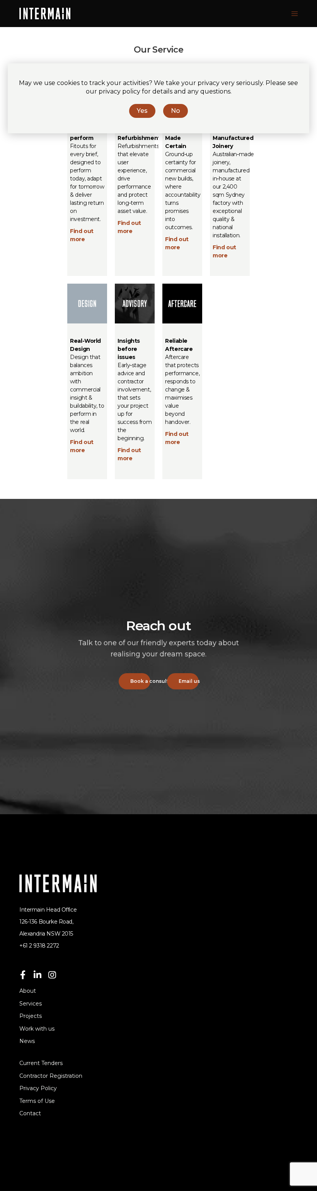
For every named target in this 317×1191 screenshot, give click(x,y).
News (27, 1041)
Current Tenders (41, 1063)
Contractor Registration (50, 1075)
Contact (30, 1113)
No (175, 110)
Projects (30, 1015)
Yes (142, 110)
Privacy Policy (38, 1088)
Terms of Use (37, 1100)
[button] (134, 681)
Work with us (37, 1028)
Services (30, 1003)
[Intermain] (44, 13)
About (27, 990)
